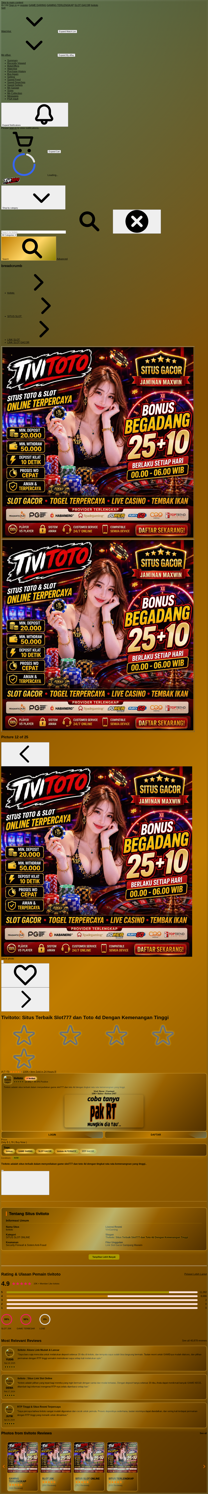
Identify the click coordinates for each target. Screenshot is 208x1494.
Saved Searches (16, 82)
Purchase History (16, 71)
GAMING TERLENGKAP (60, 5)
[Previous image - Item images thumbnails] (25, 754)
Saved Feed (14, 79)
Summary (12, 60)
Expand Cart (54, 151)
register (24, 5)
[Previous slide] (4, 1466)
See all (203, 1433)
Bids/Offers (13, 66)
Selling (11, 77)
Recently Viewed (16, 63)
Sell (3, 8)
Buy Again (12, 74)
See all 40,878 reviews (194, 1340)
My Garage (13, 88)
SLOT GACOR (82, 5)
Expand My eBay (66, 55)
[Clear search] (137, 222)
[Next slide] (204, 1466)
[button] (28, 249)
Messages (12, 96)
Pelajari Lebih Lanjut (195, 1274)
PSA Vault (12, 98)
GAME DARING (37, 5)
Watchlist (12, 68)
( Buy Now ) (20, 1142)
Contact (110, 1091)
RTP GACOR (88, 1151)
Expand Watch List (67, 31)
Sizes (10, 90)
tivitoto (94, 5)
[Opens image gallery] (2, 961)
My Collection (14, 93)
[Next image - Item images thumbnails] (25, 999)
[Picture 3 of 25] (98, 635)
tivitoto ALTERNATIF (66, 1151)
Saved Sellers (15, 85)
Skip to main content (12, 2)
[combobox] (33, 232)
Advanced (62, 259)
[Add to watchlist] (25, 975)
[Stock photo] (98, 442)
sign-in (13, 128)
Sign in (13, 5)
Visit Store (99, 1091)
